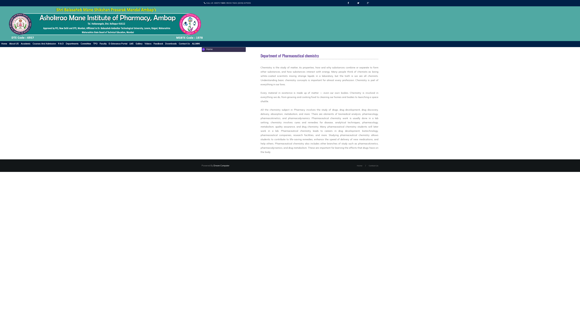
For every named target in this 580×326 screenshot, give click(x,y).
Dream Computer (221, 165)
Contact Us (184, 43)
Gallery (139, 43)
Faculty (103, 43)
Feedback (158, 43)
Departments (72, 43)
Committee (86, 43)
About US (14, 43)
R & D (61, 43)
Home (4, 43)
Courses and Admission (44, 43)
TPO (95, 43)
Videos (148, 43)
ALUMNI (196, 43)
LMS (131, 43)
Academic (26, 43)
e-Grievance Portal (118, 43)
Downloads (171, 43)
